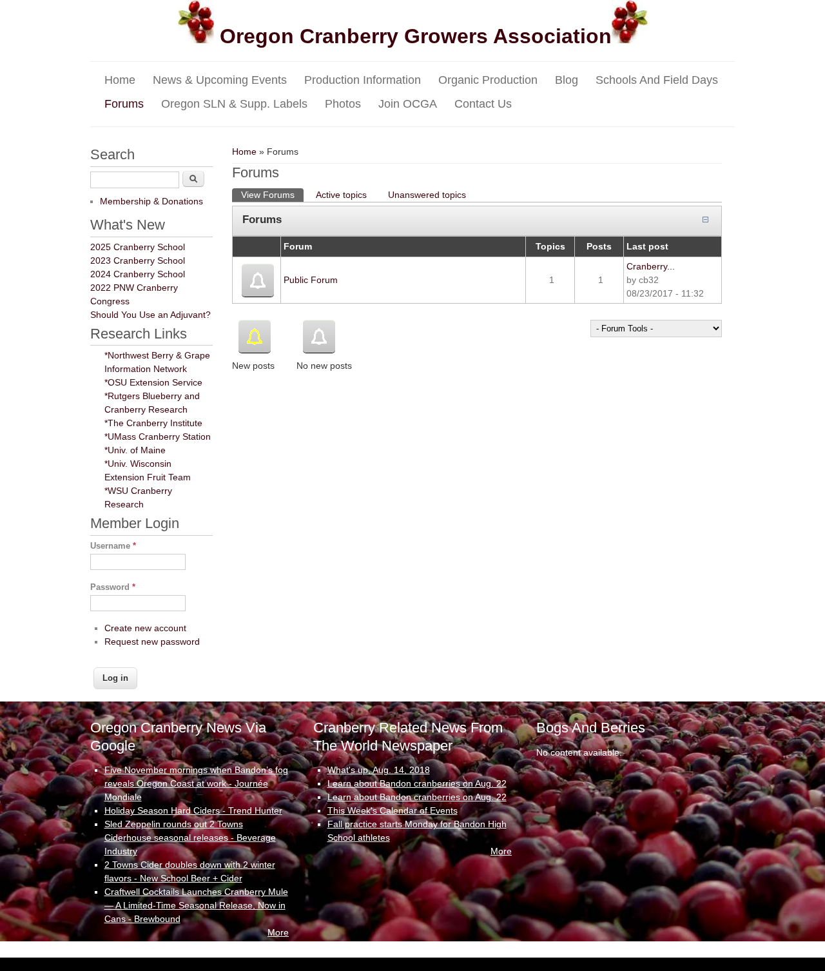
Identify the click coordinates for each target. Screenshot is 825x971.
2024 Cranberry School (137, 274)
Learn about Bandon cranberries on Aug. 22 (417, 783)
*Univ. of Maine (135, 450)
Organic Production (488, 80)
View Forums (272, 195)
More (278, 932)
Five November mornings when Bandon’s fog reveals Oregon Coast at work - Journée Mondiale (196, 783)
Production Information (362, 80)
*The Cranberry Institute (153, 423)
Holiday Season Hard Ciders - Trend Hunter (193, 810)
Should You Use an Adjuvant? (150, 314)
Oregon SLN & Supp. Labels (234, 103)
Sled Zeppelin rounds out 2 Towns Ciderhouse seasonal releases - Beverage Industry (190, 837)
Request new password (152, 641)
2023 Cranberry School (137, 260)
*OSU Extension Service (153, 382)
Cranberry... (650, 266)
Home (119, 80)
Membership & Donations (151, 201)
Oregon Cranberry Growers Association (413, 36)
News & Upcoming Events (220, 80)
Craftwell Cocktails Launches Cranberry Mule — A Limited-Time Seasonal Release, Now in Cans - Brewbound (196, 905)
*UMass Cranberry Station (157, 436)
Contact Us (483, 103)
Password (112, 587)
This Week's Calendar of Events (392, 810)
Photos (343, 103)
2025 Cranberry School (137, 247)
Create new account (145, 628)
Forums (124, 103)
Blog (566, 80)
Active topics (341, 195)
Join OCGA (407, 103)
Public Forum (311, 280)
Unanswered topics (427, 195)
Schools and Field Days (657, 80)
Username (113, 546)
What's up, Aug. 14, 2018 (378, 770)
